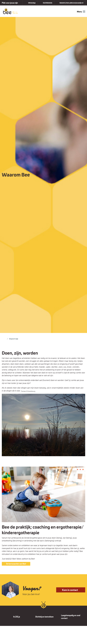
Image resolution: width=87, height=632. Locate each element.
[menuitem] (30, 2)
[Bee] (11, 10)
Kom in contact (70, 590)
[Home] (5, 338)
